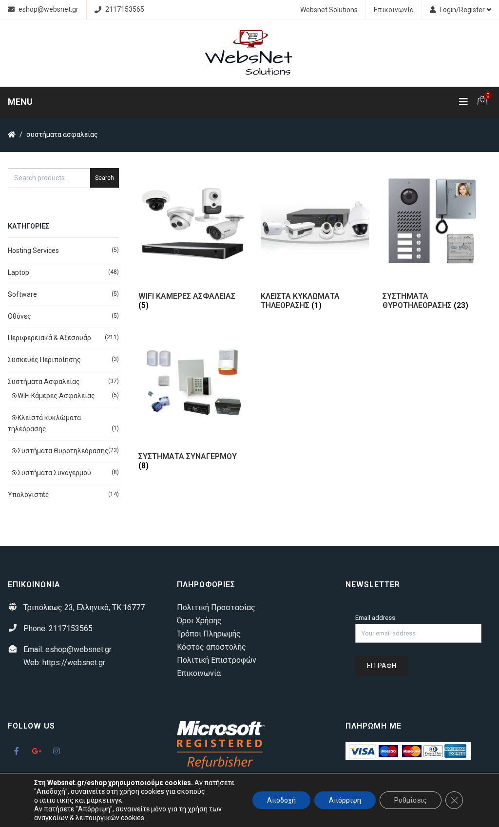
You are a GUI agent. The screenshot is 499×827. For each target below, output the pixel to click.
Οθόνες (19, 316)
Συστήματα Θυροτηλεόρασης (63, 451)
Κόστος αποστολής (211, 647)
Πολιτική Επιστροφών (216, 660)
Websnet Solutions (329, 10)
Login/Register (462, 10)
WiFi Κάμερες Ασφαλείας (56, 396)
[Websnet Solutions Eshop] (249, 53)
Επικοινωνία (394, 10)
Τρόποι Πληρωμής (209, 633)
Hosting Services (33, 250)
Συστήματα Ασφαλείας (44, 381)
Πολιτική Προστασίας (216, 607)
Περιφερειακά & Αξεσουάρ (49, 338)
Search (104, 177)
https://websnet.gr (73, 662)
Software (22, 294)
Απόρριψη (345, 800)
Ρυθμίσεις (410, 800)
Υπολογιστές (28, 495)
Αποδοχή (281, 800)
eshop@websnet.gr (48, 9)
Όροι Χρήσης (199, 620)
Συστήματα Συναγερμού (54, 473)
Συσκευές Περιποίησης (44, 360)
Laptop (18, 272)
